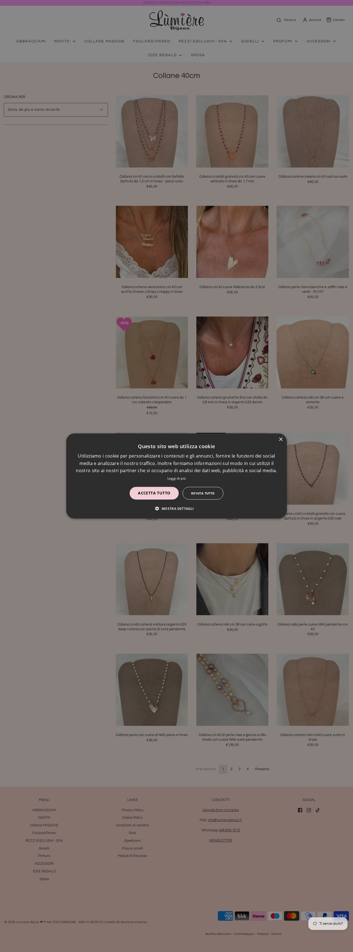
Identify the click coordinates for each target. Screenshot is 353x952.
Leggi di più (176, 478)
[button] (176, 508)
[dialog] (176, 476)
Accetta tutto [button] (154, 492)
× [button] (281, 439)
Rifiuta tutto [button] (203, 493)
